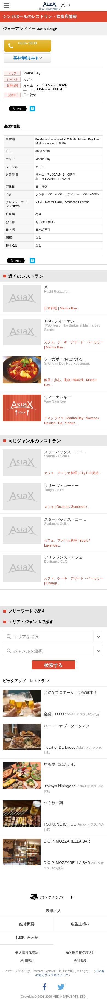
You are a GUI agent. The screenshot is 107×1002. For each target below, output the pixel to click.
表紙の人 (53, 910)
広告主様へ (80, 924)
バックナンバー (53, 897)
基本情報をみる (25, 58)
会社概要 (80, 960)
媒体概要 (27, 924)
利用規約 (26, 960)
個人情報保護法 (26, 953)
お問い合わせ (26, 937)
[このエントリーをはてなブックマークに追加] (32, 108)
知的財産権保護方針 (80, 953)
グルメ (66, 5)
